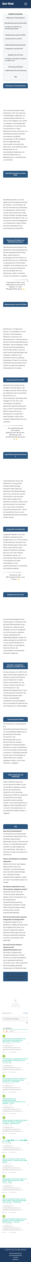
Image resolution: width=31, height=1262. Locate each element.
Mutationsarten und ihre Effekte (15, 35)
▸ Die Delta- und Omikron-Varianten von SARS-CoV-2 (15, 59)
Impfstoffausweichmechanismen (15, 45)
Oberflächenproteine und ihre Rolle (15, 23)
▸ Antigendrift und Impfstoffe (14, 48)
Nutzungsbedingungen (15, 1255)
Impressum (15, 1259)
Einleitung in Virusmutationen (15, 18)
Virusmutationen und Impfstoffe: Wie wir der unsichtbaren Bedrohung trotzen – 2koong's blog (15, 1060)
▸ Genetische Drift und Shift (13, 38)
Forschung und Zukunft (15, 67)
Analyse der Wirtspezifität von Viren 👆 (15, 577)
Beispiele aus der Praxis (15, 55)
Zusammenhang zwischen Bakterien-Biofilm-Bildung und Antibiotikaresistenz (15, 976)
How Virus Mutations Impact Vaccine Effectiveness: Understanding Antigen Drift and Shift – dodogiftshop (14, 1200)
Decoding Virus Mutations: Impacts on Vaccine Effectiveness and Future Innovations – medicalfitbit (14, 1080)
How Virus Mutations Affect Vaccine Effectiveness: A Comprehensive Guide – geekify (15, 1160)
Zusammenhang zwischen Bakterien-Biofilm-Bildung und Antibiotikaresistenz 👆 (15, 433)
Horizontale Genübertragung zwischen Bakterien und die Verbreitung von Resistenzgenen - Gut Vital (14, 1220)
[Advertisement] (15, 99)
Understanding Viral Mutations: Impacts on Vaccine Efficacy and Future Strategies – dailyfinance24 (15, 1121)
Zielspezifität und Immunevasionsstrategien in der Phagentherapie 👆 (15, 286)
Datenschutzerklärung (15, 1253)
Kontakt (15, 1257)
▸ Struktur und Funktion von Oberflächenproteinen (13, 28)
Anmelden (25, 1013)
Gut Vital (8, 4)
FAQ (15, 77)
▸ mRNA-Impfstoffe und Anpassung (15, 70)
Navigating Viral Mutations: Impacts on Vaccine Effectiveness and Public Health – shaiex (14, 1180)
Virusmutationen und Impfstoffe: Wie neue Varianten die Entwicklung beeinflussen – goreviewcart (14, 1040)
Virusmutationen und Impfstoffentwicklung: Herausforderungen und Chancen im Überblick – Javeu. (13, 1101)
